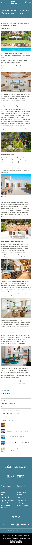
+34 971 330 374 (21, 500)
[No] (30, 539)
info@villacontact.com (23, 502)
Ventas (3, 491)
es (25, 2)
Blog (2, 494)
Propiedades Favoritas (7, 489)
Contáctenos (21, 491)
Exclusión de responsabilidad (5, 504)
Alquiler (3, 492)
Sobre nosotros (21, 492)
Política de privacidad (7, 502)
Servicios (19, 494)
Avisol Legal (4, 507)
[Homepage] (9, 2)
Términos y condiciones (8, 500)
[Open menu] (30, 2)
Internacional (20, 489)
